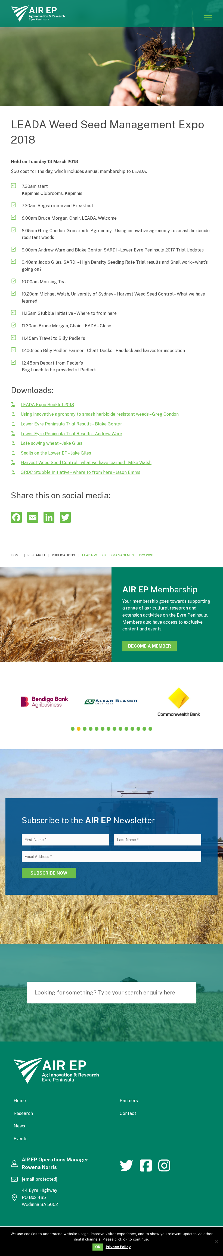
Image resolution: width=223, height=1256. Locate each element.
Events (20, 1138)
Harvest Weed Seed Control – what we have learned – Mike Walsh (86, 462)
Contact (128, 1113)
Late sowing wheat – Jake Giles (51, 443)
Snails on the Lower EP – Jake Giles (56, 453)
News (19, 1125)
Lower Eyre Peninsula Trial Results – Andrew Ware (71, 433)
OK (97, 1247)
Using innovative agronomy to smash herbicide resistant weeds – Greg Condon (100, 414)
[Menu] (208, 17)
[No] (216, 1241)
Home (20, 1100)
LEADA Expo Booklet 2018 (47, 404)
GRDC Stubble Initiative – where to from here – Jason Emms (80, 472)
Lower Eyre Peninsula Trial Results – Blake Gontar (71, 424)
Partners (129, 1100)
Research (23, 1113)
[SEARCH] (189, 992)
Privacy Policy (118, 1247)
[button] (73, 729)
